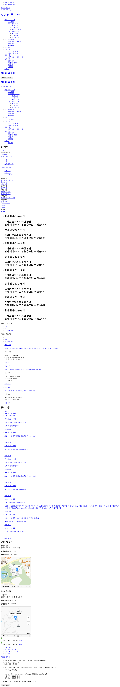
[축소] (28, 570)
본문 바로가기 (9, 2)
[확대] (28, 567)
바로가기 (7, 362)
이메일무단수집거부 (11, 651)
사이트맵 (7, 653)
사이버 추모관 (10, 14)
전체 (6, 411)
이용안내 (15, 27)
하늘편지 (11, 45)
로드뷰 (13, 586)
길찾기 (19, 586)
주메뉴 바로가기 (9, 4)
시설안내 (15, 26)
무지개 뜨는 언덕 (14, 24)
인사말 (10, 143)
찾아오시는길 (16, 100)
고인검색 (11, 119)
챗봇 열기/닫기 (6, 685)
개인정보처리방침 (10, 649)
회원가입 (9, 10)
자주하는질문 (12, 63)
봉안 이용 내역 (13, 51)
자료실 (10, 65)
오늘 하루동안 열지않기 (10, 640)
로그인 (3, 10)
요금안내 (7, 328)
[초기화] (28, 574)
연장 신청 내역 (13, 53)
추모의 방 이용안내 (14, 41)
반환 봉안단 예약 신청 (15, 57)
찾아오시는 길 (16, 29)
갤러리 (10, 67)
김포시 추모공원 (13, 31)
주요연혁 (11, 22)
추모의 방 (11, 43)
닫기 (2, 150)
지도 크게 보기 (26, 586)
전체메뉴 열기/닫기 (7, 77)
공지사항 (11, 61)
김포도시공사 (5, 8)
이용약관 (7, 647)
